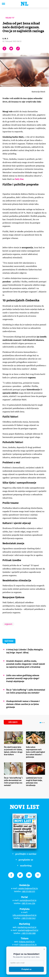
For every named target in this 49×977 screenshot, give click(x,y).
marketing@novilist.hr (28, 930)
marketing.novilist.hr (26, 927)
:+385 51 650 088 (28, 933)
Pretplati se (26, 969)
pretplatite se (26, 859)
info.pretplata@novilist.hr (25, 915)
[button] (40, 722)
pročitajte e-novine (25, 853)
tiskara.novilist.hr (27, 942)
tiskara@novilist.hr (28, 944)
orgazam (8, 624)
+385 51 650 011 (28, 891)
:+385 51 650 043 (28, 918)
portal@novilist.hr (28, 900)
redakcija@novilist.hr (28, 888)
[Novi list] (24, 4)
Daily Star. (19, 179)
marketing (26, 865)
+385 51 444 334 (28, 903)
